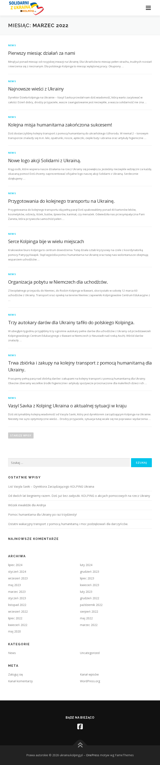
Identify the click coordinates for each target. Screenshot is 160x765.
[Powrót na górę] (80, 745)
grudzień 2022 (89, 598)
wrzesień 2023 (18, 578)
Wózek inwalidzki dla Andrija (27, 505)
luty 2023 (86, 592)
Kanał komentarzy (20, 681)
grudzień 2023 (89, 572)
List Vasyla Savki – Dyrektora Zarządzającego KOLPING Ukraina (51, 486)
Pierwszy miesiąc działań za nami (41, 53)
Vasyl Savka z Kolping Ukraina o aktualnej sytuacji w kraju (67, 405)
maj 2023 (14, 585)
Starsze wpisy (20, 435)
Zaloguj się (15, 674)
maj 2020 (14, 631)
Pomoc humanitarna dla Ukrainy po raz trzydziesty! (42, 514)
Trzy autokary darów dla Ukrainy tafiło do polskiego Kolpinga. (71, 322)
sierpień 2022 (89, 611)
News (12, 45)
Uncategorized (90, 653)
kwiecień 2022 (17, 625)
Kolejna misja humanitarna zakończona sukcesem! (60, 124)
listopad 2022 (17, 605)
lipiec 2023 (87, 578)
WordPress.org (90, 681)
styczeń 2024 (17, 572)
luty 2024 (86, 565)
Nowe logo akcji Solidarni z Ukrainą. (44, 160)
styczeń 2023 (17, 598)
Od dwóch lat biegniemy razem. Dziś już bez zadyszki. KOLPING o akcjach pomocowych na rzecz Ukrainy (79, 496)
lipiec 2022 (15, 618)
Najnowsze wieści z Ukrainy (36, 88)
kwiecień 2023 (89, 585)
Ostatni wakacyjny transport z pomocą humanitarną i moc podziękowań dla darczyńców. (68, 524)
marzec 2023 (17, 592)
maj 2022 (86, 618)
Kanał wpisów (89, 674)
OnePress (92, 755)
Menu (148, 8)
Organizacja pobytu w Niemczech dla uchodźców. (58, 282)
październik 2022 (91, 605)
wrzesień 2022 (18, 611)
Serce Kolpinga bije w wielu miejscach (46, 241)
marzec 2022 (89, 625)
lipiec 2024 (15, 565)
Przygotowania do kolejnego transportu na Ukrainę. (61, 201)
